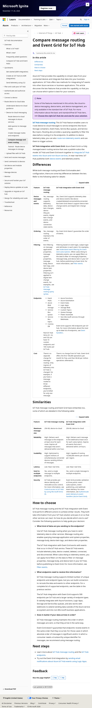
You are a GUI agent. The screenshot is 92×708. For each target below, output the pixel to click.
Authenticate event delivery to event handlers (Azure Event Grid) (77, 494)
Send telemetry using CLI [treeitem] (15, 83)
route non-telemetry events (68, 138)
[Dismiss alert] (87, 4)
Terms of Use (7, 706)
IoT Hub (58, 33)
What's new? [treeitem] (11, 53)
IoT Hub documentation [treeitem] (13, 40)
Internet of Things (45, 33)
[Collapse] (28, 31)
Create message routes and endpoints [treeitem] (16, 134)
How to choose (39, 67)
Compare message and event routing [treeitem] (17, 141)
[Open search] (81, 20)
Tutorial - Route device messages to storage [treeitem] (16, 147)
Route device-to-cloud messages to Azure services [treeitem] (16, 119)
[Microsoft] (4, 19)
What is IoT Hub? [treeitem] (12, 49)
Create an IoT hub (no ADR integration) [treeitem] (16, 77)
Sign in (86, 19)
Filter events (78, 263)
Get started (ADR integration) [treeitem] (17, 72)
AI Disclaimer (7, 703)
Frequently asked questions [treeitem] (16, 57)
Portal (64, 25)
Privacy (51, 703)
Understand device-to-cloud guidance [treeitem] (16, 107)
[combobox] (15, 35)
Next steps (38, 70)
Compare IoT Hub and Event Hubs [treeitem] (16, 62)
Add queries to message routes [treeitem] (17, 127)
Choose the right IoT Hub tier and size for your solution (62, 116)
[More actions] (88, 33)
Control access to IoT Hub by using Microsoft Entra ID (54, 491)
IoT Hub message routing (44, 122)
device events (55, 158)
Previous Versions (21, 703)
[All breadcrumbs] (35, 33)
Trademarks (18, 706)
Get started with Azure (79, 25)
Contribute (42, 703)
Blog (32, 703)
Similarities (38, 65)
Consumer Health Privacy (67, 703)
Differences (38, 62)
